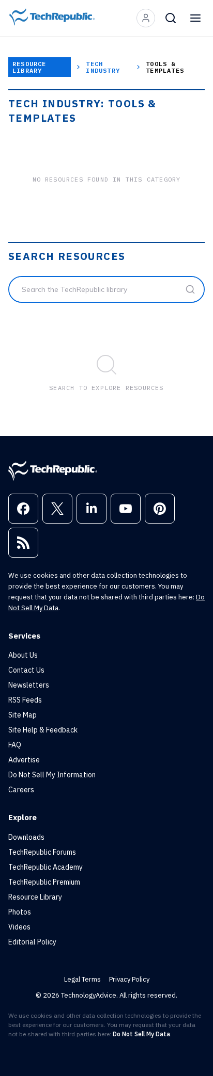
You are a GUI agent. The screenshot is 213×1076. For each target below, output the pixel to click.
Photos (19, 912)
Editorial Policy (32, 942)
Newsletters (28, 685)
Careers (21, 789)
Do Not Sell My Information (52, 774)
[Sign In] (145, 18)
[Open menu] (195, 18)
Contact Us (26, 670)
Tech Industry (103, 67)
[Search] (170, 18)
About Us (23, 655)
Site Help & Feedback (43, 730)
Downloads (26, 837)
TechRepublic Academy (45, 867)
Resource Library (29, 67)
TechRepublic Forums (42, 852)
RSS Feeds (25, 700)
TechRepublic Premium (44, 882)
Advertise (24, 759)
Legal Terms (82, 979)
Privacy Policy (129, 979)
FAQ (14, 744)
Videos (19, 927)
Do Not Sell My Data (141, 1034)
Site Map (22, 715)
